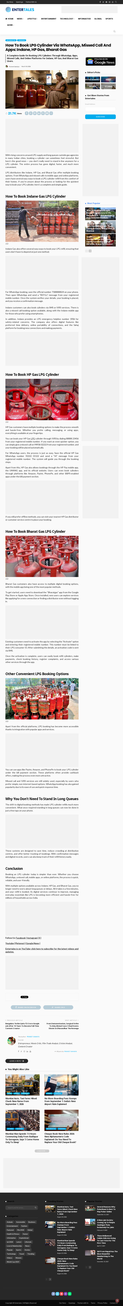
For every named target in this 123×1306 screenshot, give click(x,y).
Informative (84, 18)
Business (31, 1222)
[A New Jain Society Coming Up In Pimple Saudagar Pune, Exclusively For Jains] (90, 1222)
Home (10, 18)
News (19, 18)
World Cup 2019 (13, 1262)
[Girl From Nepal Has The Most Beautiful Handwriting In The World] (90, 1252)
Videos (9, 1258)
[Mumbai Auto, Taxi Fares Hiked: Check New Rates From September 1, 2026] (22, 1085)
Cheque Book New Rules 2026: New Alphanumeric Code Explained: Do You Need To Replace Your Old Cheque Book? (60, 1138)
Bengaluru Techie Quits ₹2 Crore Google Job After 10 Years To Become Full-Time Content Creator (22, 1026)
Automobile (20, 1222)
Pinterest (20, 943)
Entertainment (48, 18)
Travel (16, 1093)
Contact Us (114, 1303)
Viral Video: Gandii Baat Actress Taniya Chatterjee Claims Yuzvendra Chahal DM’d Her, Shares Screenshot (99, 240)
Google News (32, 943)
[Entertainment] (92, 79)
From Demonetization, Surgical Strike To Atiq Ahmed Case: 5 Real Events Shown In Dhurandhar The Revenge (63, 1026)
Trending (21, 40)
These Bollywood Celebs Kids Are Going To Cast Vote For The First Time (106, 1239)
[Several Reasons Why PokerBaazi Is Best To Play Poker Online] (90, 1208)
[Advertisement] (89, 9)
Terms (93, 1303)
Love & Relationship (14, 1246)
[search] (116, 2)
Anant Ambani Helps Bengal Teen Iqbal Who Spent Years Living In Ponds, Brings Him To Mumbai (100, 227)
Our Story (10, 2)
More (10, 25)
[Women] (92, 86)
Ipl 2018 (10, 1242)
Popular (10, 1250)
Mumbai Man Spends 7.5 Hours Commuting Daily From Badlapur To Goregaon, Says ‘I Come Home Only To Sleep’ (22, 1138)
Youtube (9, 943)
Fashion (24, 1226)
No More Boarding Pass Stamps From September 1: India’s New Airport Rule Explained (60, 1101)
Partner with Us (83, 1303)
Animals (10, 1222)
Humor (25, 1234)
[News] (108, 79)
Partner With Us (31, 2)
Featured (10, 1230)
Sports (109, 18)
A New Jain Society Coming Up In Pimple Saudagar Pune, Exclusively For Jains (106, 1223)
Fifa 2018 (20, 1230)
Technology (66, 18)
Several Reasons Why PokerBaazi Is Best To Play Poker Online (106, 1209)
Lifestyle (31, 18)
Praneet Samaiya (14, 66)
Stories (10, 1129)
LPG (33, 438)
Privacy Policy (102, 1303)
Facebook (21, 938)
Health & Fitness (13, 1234)
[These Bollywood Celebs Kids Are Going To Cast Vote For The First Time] (90, 1237)
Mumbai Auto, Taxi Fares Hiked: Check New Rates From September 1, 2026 (21, 1101)
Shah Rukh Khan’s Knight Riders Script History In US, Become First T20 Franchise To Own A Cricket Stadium (100, 214)
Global (98, 18)
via (6, 243)
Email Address (90, 104)
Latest (18, 1242)
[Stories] (108, 86)
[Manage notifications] (117, 1301)
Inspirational (23, 1238)
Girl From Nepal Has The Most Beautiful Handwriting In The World (107, 1255)
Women (19, 1258)
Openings (19, 2)
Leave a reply (16, 1061)
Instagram (32, 938)
